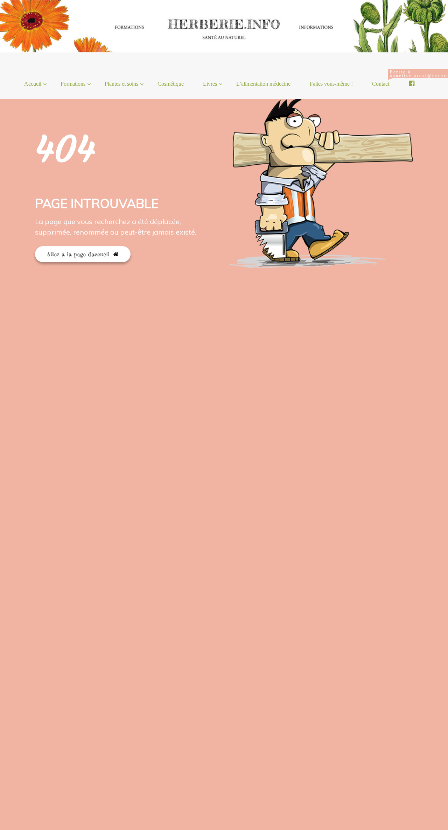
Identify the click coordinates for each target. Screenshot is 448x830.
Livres (210, 84)
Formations (73, 84)
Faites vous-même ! (331, 84)
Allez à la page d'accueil (79, 254)
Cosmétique (171, 84)
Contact (383, 78)
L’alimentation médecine (263, 84)
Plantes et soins (121, 84)
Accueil (32, 84)
